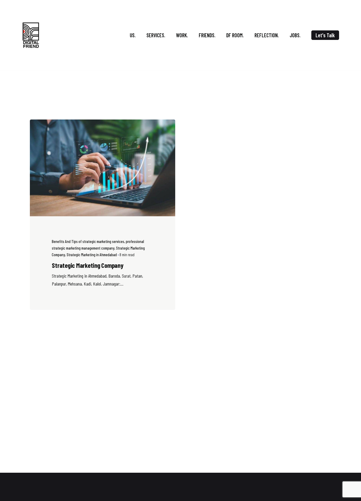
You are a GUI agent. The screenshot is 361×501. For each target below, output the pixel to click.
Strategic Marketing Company (87, 265)
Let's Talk (325, 35)
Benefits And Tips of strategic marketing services (88, 241)
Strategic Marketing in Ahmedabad (92, 254)
